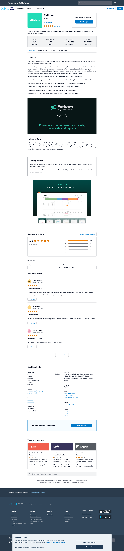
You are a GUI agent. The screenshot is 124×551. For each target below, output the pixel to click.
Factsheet (67, 515)
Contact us (13, 525)
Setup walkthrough (69, 393)
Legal (10, 538)
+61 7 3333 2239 (69, 404)
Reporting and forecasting (35, 391)
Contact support (68, 396)
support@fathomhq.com (71, 398)
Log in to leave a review (87, 234)
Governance (14, 517)
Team (12, 515)
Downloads (67, 519)
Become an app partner (38, 492)
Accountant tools (32, 393)
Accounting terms (87, 517)
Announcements (69, 517)
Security (13, 521)
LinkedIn (66, 415)
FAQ (31, 523)
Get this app (84, 22)
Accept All (89, 547)
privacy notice (60, 542)
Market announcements (36, 519)
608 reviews (57, 26)
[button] (62, 116)
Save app (49, 22)
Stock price (33, 515)
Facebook (67, 413)
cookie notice (50, 542)
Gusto (31, 455)
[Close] (115, 2)
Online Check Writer (59, 455)
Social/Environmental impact (18, 523)
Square (78, 455)
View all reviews (62, 355)
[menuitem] (21, 8)
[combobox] (64, 474)
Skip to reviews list (38, 242)
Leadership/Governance (36, 521)
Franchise (30, 400)
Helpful (33, 299)
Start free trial (81, 426)
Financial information (35, 517)
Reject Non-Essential (89, 542)
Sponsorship (14, 519)
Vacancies (50, 515)
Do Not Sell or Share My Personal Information (29, 547)
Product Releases (87, 514)
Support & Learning (87, 510)
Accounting (31, 402)
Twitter (66, 411)
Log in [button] (119, 8)
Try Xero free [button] (110, 8)
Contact (67, 521)
